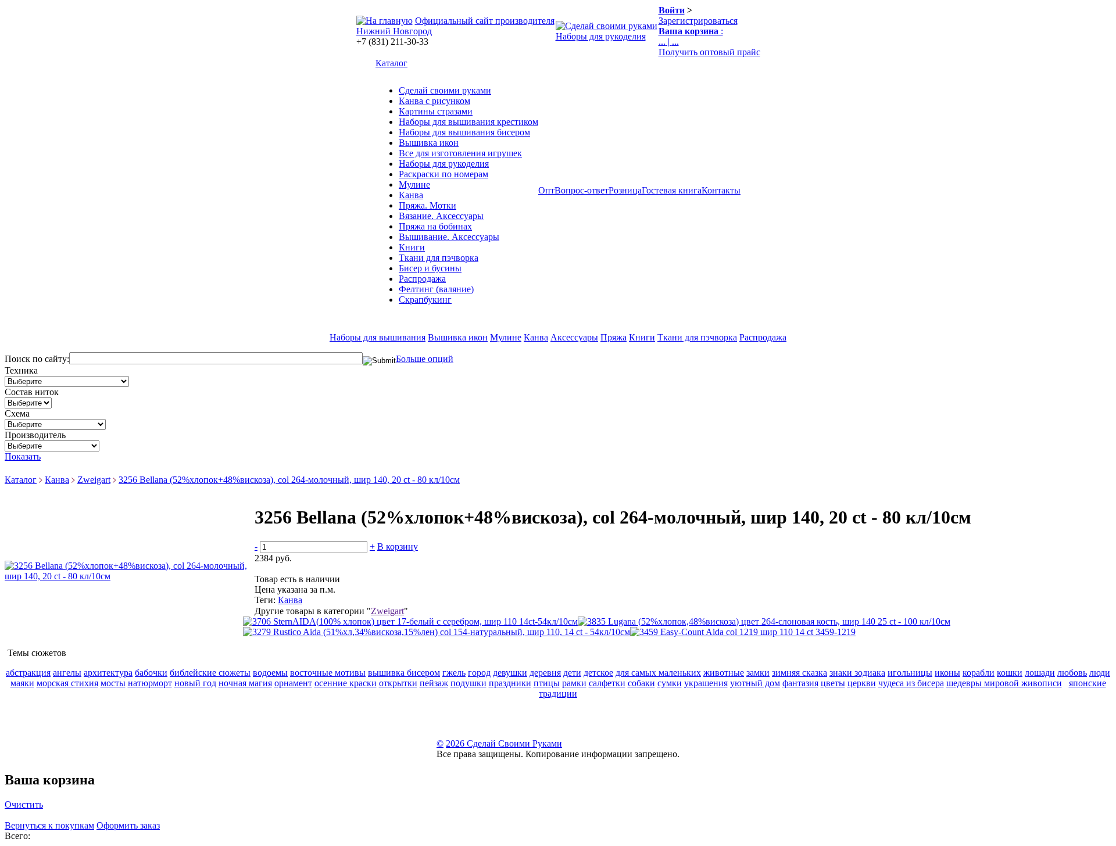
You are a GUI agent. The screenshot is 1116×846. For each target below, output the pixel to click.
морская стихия (67, 683)
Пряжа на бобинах (435, 226)
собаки (641, 683)
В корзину (397, 546)
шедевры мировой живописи (1004, 683)
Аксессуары (574, 337)
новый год (195, 683)
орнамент (293, 683)
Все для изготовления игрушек (460, 153)
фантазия (800, 683)
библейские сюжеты (210, 672)
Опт (546, 190)
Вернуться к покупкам (49, 825)
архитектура (108, 672)
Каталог (391, 63)
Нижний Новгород (394, 31)
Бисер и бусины (430, 268)
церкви (861, 683)
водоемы (270, 672)
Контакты (721, 190)
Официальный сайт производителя (485, 21)
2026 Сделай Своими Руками (504, 743)
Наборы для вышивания (377, 337)
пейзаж (434, 683)
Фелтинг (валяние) (436, 289)
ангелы (67, 672)
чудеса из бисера (911, 683)
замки (758, 672)
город (479, 672)
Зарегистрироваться (698, 21)
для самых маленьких (658, 672)
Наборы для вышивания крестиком (468, 122)
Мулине (414, 184)
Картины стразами (436, 111)
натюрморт (150, 683)
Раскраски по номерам (443, 174)
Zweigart (93, 480)
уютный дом (755, 683)
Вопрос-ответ (582, 190)
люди (1099, 672)
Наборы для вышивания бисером (464, 132)
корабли (979, 672)
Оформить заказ (128, 825)
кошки (1009, 672)
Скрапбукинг (425, 299)
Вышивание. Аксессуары (449, 237)
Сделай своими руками (445, 90)
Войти (672, 10)
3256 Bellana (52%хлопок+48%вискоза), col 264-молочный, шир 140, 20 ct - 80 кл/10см (289, 480)
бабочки (151, 672)
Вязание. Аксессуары (441, 216)
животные (723, 672)
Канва (411, 195)
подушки (468, 683)
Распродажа (422, 279)
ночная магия (245, 683)
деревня (545, 672)
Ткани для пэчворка (438, 258)
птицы (547, 683)
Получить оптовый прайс (709, 52)
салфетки (607, 683)
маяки (22, 683)
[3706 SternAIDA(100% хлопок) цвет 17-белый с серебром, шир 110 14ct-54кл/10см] (410, 621)
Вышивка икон (429, 143)
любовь (1072, 672)
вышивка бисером (404, 672)
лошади (1040, 672)
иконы (947, 672)
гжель (454, 672)
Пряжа (613, 337)
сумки (669, 683)
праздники (510, 683)
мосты (113, 683)
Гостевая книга (672, 190)
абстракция (28, 672)
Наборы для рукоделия (601, 36)
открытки (398, 683)
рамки (574, 683)
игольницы (910, 672)
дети (572, 672)
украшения (706, 683)
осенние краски (345, 683)
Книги (412, 247)
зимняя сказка (799, 672)
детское (598, 672)
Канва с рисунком (434, 101)
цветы (833, 683)
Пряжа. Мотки (427, 205)
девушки (510, 672)
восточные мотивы (328, 672)
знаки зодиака (857, 672)
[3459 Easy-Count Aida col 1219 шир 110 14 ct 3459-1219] (743, 632)
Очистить (24, 804)
